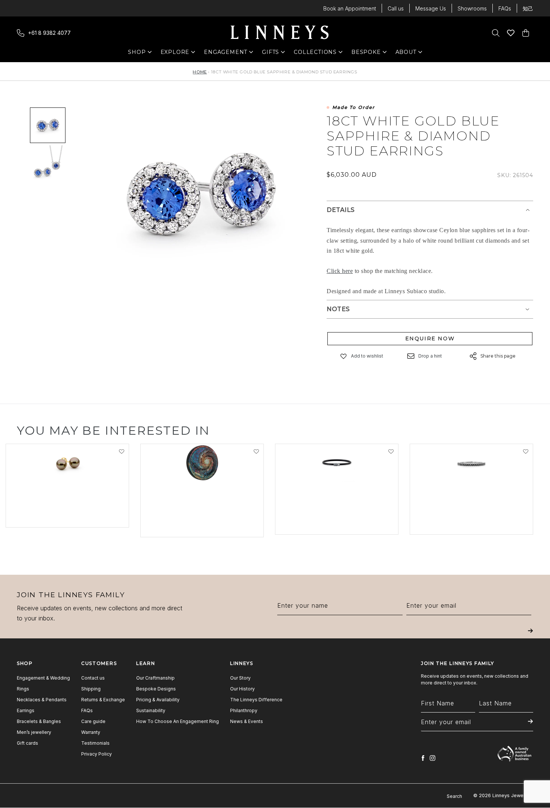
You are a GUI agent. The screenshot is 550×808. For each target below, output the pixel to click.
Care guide (93, 721)
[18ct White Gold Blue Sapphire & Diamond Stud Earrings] (47, 125)
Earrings (25, 710)
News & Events (246, 721)
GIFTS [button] (274, 53)
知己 (528, 8)
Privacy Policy (96, 754)
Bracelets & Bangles (39, 721)
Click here (340, 271)
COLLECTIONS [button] (315, 53)
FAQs (504, 8)
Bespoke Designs (156, 689)
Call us (396, 8)
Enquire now (430, 338)
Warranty (90, 732)
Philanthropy (243, 710)
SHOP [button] (140, 53)
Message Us (430, 8)
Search (454, 796)
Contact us (93, 678)
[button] (343, 356)
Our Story (240, 678)
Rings (23, 689)
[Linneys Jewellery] (279, 33)
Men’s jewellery (34, 732)
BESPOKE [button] (366, 53)
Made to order (353, 107)
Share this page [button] (498, 356)
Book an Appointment (349, 8)
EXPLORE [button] (175, 53)
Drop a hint (430, 356)
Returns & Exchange (103, 699)
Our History (242, 689)
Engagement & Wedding (43, 678)
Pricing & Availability (158, 699)
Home (200, 72)
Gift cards (27, 743)
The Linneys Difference (256, 699)
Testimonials (95, 743)
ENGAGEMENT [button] (225, 53)
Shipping (91, 689)
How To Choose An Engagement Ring (177, 721)
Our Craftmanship (155, 678)
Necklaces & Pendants (42, 699)
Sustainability (150, 710)
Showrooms (472, 8)
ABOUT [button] (408, 53)
